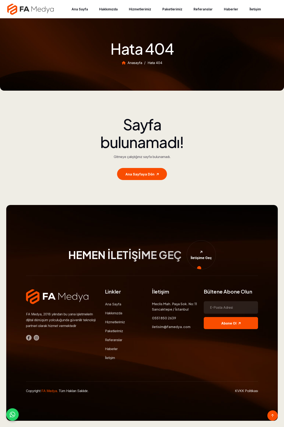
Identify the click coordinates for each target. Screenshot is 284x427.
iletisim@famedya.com (171, 327)
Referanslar (203, 9)
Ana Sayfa (80, 9)
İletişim (255, 9)
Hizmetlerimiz (140, 9)
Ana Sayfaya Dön (139, 174)
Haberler (231, 9)
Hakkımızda (108, 9)
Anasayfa (134, 63)
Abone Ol (228, 323)
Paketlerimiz (172, 9)
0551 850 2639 (164, 318)
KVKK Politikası (246, 391)
